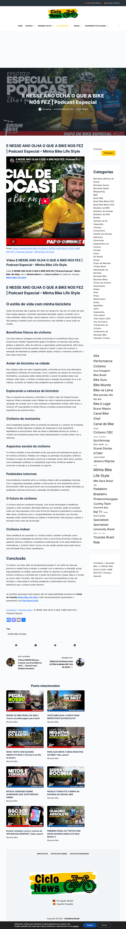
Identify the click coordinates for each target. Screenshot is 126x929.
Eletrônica (98, 237)
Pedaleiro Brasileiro (100, 491)
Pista (95, 292)
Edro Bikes (102, 437)
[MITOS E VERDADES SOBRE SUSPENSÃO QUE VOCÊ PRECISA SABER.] (25, 776)
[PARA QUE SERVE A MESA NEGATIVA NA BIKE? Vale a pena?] (66, 737)
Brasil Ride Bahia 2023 (103, 204)
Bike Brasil (99, 375)
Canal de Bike (103, 424)
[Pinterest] (55, 645)
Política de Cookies (59, 854)
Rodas (96, 302)
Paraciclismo (99, 286)
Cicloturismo (99, 230)
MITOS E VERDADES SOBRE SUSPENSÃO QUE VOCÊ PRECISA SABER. (22, 794)
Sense (105, 512)
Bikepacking (99, 191)
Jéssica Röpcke (104, 461)
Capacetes (98, 224)
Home (20, 26)
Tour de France (100, 322)
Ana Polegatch (101, 370)
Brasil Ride (98, 198)
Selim (95, 308)
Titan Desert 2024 (101, 318)
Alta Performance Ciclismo (102, 361)
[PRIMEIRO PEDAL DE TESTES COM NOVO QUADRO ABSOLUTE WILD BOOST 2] (66, 816)
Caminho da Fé (100, 221)
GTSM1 (98, 453)
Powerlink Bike (100, 507)
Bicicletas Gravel (101, 185)
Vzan (103, 533)
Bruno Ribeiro (102, 408)
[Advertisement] (63, 49)
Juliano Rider (99, 457)
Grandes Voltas (44, 26)
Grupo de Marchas (102, 263)
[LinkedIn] (75, 645)
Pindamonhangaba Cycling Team (105, 501)
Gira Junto (98, 444)
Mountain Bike (62, 26)
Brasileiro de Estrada (103, 211)
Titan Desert (99, 315)
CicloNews (11, 610)
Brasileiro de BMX (101, 208)
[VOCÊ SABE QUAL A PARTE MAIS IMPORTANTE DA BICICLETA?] (66, 700)
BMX (95, 195)
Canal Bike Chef (101, 415)
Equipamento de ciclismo (95, 26)
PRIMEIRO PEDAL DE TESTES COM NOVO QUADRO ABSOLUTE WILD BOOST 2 (63, 834)
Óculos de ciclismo (102, 282)
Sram (95, 533)
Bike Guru (100, 380)
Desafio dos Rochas (102, 234)
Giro (106, 445)
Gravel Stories (102, 448)
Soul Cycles (99, 515)
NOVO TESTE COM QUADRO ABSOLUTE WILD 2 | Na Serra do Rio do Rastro (23, 755)
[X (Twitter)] (36, 645)
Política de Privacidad (79, 854)
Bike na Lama (103, 390)
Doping (95, 437)
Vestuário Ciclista (101, 338)
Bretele (96, 217)
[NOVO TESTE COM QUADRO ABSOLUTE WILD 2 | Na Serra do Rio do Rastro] (25, 737)
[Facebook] (16, 645)
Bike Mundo (102, 385)
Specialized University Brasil (103, 527)
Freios (96, 253)
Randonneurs (99, 299)
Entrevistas (98, 240)
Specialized (100, 520)
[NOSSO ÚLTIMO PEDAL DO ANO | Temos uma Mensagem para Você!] (25, 700)
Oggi (95, 485)
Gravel (77, 26)
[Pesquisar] (119, 26)
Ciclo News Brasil (29, 600)
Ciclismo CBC (103, 432)
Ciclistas (97, 227)
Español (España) (113, 3)
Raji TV (97, 511)
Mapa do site (42, 854)
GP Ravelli (98, 256)
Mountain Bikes (100, 279)
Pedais (96, 289)
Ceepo (96, 428)
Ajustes (104, 925)
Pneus (96, 296)
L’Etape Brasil (99, 266)
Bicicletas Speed (101, 188)
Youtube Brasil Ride (103, 539)
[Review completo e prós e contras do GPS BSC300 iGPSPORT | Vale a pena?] (25, 816)
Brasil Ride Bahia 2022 (103, 201)
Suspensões (98, 312)
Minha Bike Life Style (16, 277)
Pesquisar (97, 149)
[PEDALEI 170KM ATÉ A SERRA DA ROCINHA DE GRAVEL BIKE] (66, 776)
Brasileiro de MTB (101, 214)
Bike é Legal (101, 404)
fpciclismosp (101, 440)
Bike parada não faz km (103, 397)
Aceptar (90, 925)
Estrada (29, 26)
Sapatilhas (98, 305)
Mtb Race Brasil (103, 480)
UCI (99, 533)
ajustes (76, 926)
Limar (95, 465)
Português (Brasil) (94, 3)
